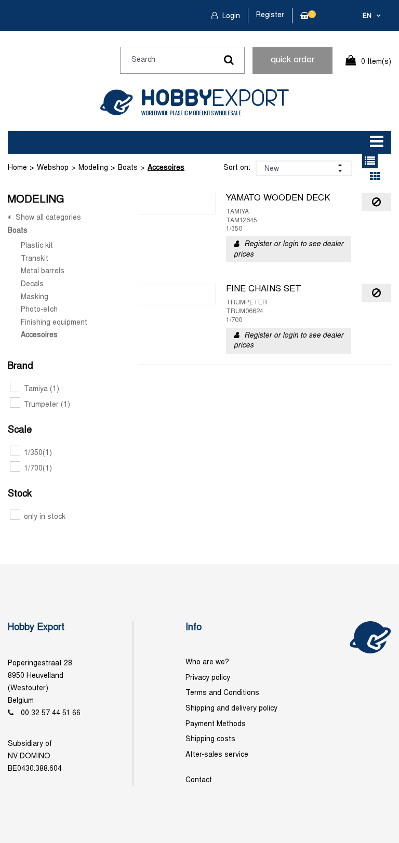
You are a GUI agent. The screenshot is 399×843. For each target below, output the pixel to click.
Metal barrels (42, 271)
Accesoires (166, 168)
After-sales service (216, 755)
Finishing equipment (54, 322)
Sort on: (236, 168)
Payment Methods (215, 724)
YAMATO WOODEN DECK (278, 198)
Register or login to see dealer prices (288, 249)
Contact (198, 780)
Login (230, 16)
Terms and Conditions (222, 693)
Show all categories (48, 218)
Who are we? (207, 662)
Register (270, 15)
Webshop (53, 168)
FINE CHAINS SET (263, 289)
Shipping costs (210, 739)
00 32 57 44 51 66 (51, 713)
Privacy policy (207, 678)
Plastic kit (37, 246)
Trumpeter (47, 405)
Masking (34, 297)
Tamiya (41, 389)
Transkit (34, 259)
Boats (128, 168)
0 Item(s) (376, 62)
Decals (32, 284)
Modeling (93, 168)
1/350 (38, 453)
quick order (292, 60)
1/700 (38, 468)
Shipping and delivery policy (231, 708)
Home (17, 168)
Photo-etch (39, 309)
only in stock (44, 517)
